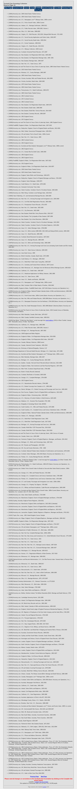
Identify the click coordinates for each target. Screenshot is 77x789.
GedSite (44, 786)
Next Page (38, 10)
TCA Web (57, 8)
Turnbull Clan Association (41, 782)
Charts (32, 8)
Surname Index (18, 8)
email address (49, 320)
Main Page (8, 8)
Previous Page (67, 8)
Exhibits (38, 8)
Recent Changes (47, 8)
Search (26, 8)
